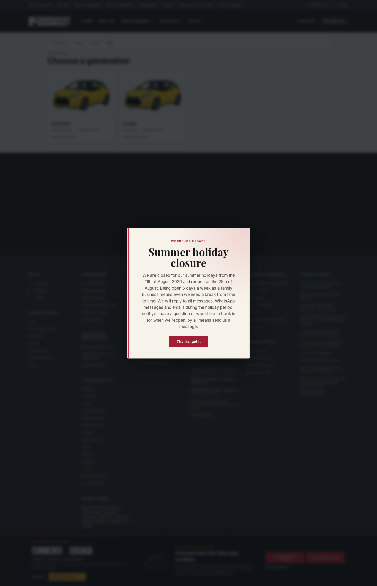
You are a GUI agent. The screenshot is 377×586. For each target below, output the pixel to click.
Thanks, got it (189, 341)
